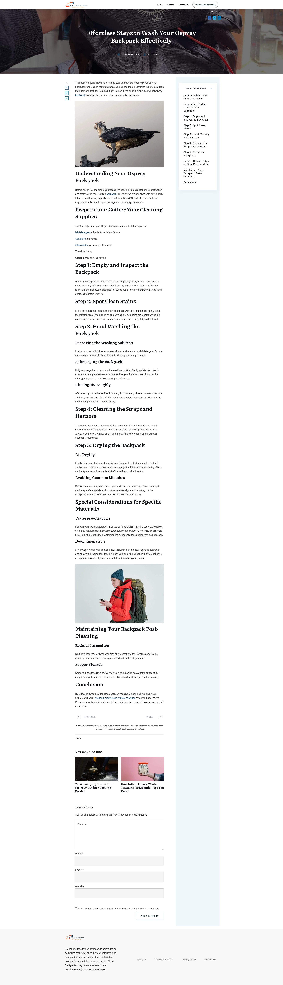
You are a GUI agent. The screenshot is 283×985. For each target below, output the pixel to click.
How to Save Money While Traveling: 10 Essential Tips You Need (142, 776)
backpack (80, 95)
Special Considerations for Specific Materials (197, 163)
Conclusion (190, 182)
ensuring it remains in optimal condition (115, 698)
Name (79, 853)
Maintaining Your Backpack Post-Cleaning (193, 173)
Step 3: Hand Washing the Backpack (196, 136)
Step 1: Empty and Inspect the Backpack (196, 118)
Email (79, 870)
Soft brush (80, 238)
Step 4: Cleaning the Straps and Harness (195, 145)
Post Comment (150, 916)
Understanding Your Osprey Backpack (195, 97)
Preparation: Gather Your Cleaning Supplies (195, 107)
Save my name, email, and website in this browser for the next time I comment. (118, 908)
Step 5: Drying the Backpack (194, 154)
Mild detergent (82, 232)
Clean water (81, 245)
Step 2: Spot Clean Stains (194, 127)
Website (79, 886)
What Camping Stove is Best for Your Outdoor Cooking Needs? (96, 776)
